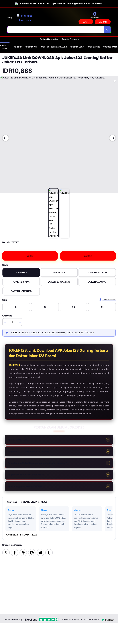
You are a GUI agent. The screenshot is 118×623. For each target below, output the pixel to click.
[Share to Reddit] (40, 552)
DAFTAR (103, 22)
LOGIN (86, 22)
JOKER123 (14, 365)
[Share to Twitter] (6, 552)
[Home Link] (25, 18)
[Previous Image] (5, 138)
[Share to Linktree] (23, 552)
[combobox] (55, 29)
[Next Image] (112, 138)
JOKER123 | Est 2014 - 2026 (21, 534)
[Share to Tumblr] (49, 552)
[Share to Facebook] (14, 552)
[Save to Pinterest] (31, 552)
